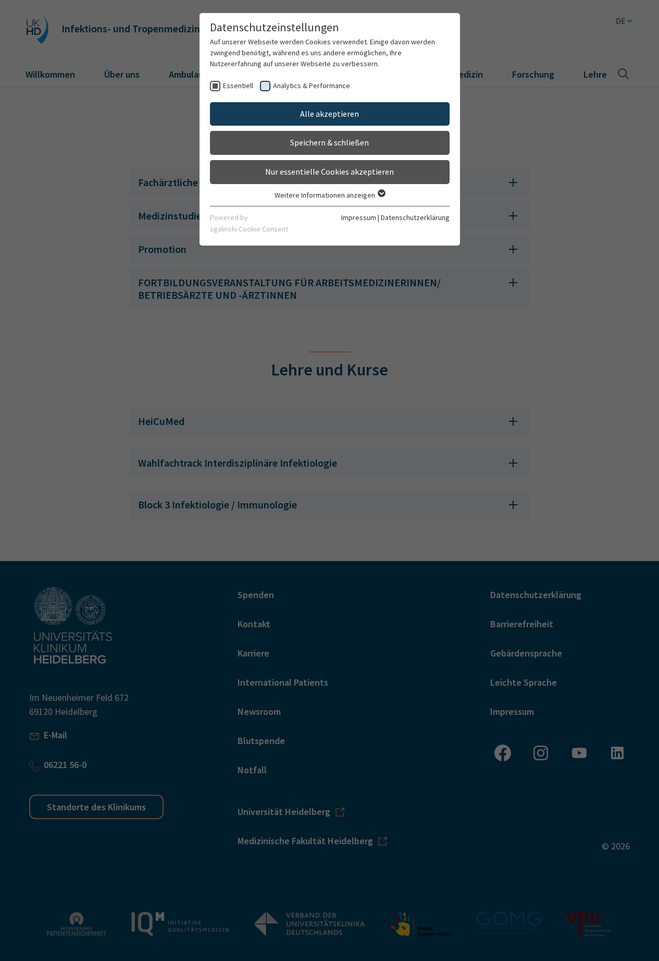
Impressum (358, 217)
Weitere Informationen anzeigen (326, 195)
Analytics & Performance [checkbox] (311, 85)
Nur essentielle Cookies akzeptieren (329, 171)
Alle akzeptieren (329, 113)
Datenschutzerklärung (415, 217)
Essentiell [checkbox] (238, 85)
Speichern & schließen (329, 142)
